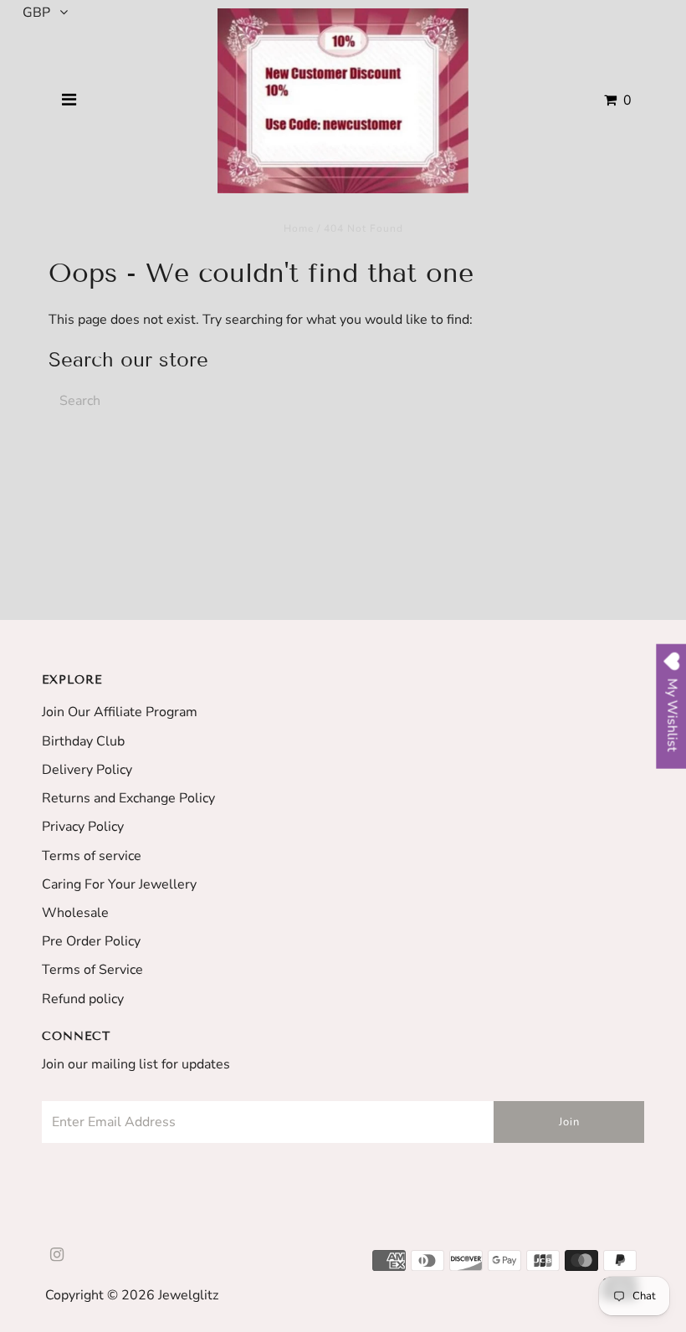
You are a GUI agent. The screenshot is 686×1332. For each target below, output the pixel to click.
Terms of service (91, 856)
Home (299, 228)
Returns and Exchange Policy (128, 798)
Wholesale (75, 913)
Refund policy (83, 999)
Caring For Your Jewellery (119, 884)
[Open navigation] (70, 100)
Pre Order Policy (91, 941)
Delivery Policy (87, 770)
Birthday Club (83, 741)
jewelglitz (188, 1295)
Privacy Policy (83, 826)
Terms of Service (92, 970)
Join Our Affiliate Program (119, 712)
